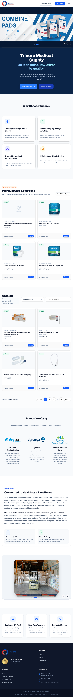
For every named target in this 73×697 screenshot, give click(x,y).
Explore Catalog (27, 86)
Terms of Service (7, 682)
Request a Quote (46, 3)
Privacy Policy (6, 679)
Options (31, 236)
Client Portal (42, 660)
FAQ (3, 674)
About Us (41, 654)
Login (61, 3)
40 (61, 399)
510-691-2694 (45, 679)
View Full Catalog (62, 194)
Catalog (41, 657)
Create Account (46, 86)
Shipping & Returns (8, 676)
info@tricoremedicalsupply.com (50, 682)
